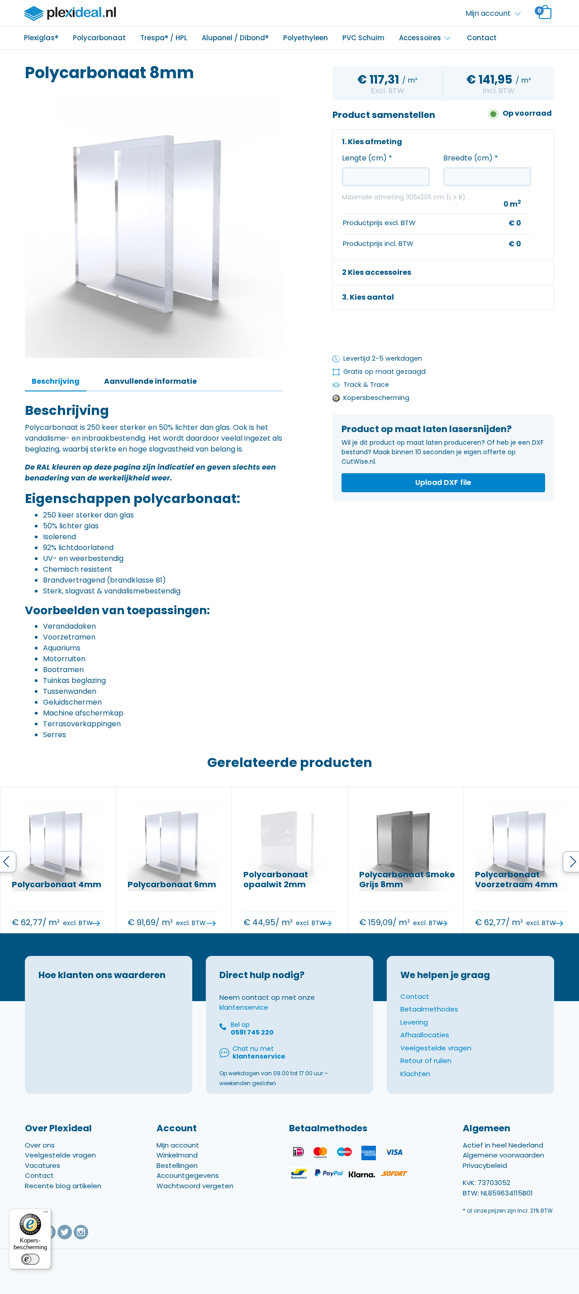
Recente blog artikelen (63, 1185)
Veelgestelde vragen (435, 1048)
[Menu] (45, 1214)
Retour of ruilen (425, 1060)
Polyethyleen (305, 37)
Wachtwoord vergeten (195, 1185)
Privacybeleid (485, 1165)
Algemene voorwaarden (503, 1155)
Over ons (40, 1145)
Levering (414, 1022)
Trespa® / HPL (163, 37)
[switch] (30, 1259)
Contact (482, 37)
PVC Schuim (363, 37)
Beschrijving (56, 381)
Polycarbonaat (99, 37)
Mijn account (178, 1145)
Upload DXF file (443, 482)
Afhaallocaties (424, 1035)
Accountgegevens (188, 1175)
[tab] (55, 381)
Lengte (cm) (367, 158)
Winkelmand (177, 1155)
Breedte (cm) (470, 158)
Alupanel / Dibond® (235, 37)
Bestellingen (177, 1165)
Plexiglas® (41, 37)
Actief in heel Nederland (503, 1145)
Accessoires (420, 37)
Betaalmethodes (429, 1009)
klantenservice (243, 1007)
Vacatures (42, 1165)
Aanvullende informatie (150, 381)
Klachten (415, 1073)
